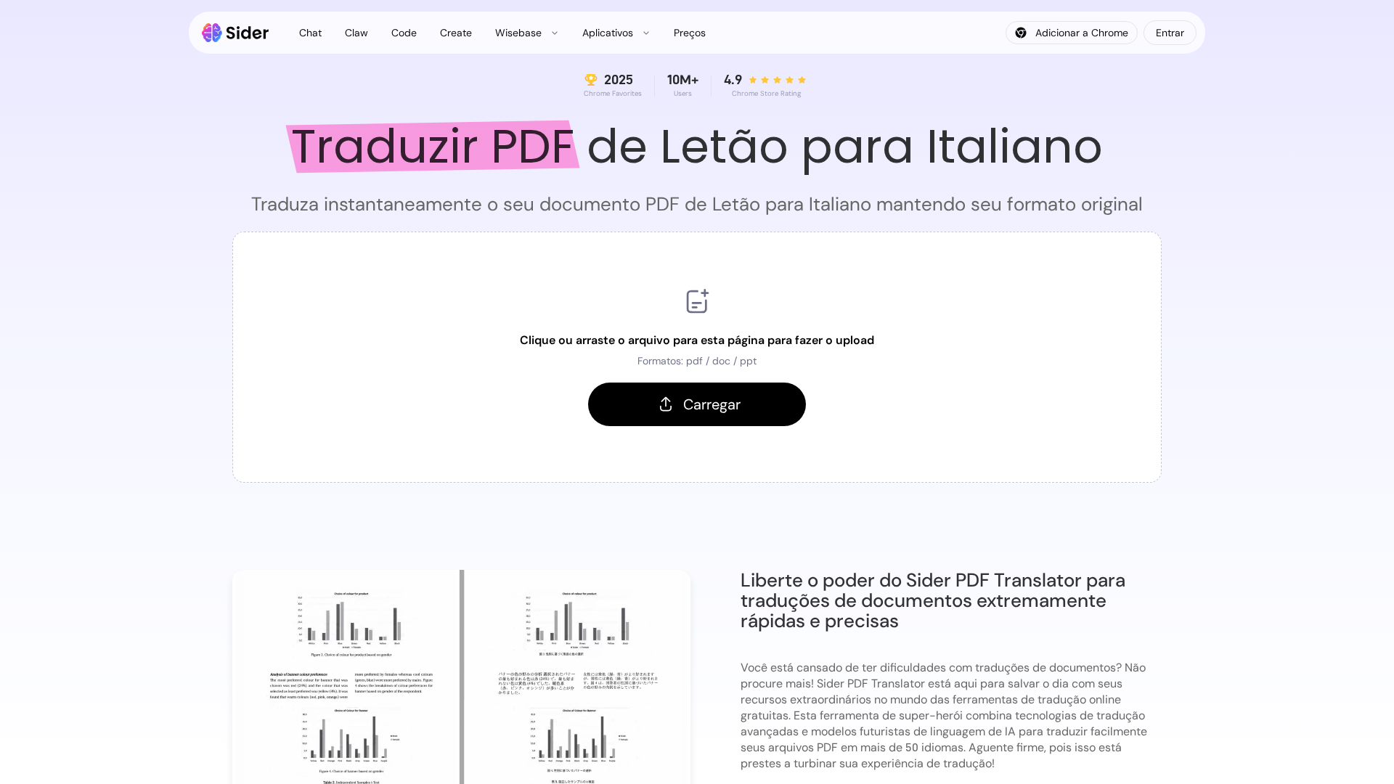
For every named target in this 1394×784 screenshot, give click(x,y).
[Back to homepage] (235, 33)
